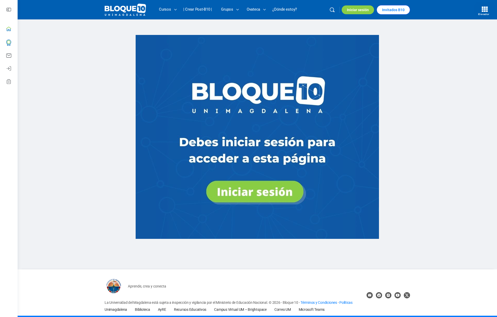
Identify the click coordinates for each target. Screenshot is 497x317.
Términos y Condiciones (319, 302)
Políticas (346, 302)
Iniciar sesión (358, 10)
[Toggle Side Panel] (9, 10)
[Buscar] (332, 10)
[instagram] (388, 295)
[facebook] (379, 295)
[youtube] (397, 295)
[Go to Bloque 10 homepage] (125, 9)
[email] (370, 295)
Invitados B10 (393, 10)
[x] (407, 295)
